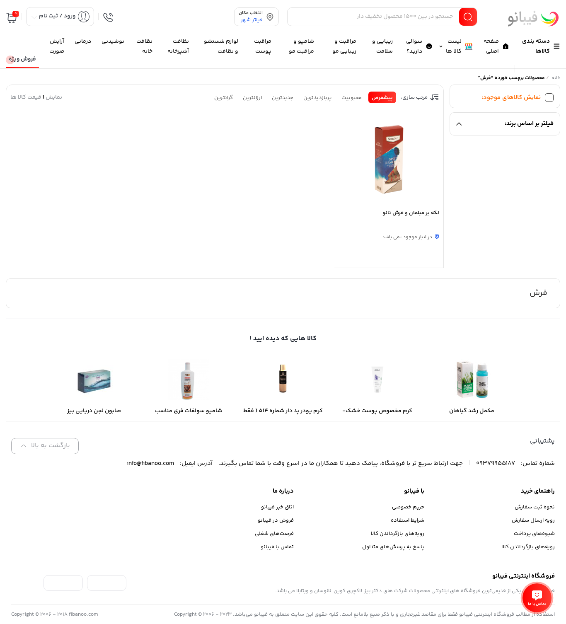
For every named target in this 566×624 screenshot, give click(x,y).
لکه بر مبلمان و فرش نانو (410, 213)
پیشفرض (382, 98)
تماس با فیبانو (277, 547)
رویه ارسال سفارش (533, 520)
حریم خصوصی (408, 507)
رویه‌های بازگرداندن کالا (528, 547)
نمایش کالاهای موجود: (511, 97)
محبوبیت (351, 98)
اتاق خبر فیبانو (277, 507)
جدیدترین (282, 98)
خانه (556, 78)
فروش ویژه (22, 59)
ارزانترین (252, 98)
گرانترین (223, 98)
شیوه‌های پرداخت (534, 534)
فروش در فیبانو (276, 520)
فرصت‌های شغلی (274, 534)
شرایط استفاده (407, 520)
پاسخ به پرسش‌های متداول (393, 547)
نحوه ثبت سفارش (535, 507)
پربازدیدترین (317, 98)
